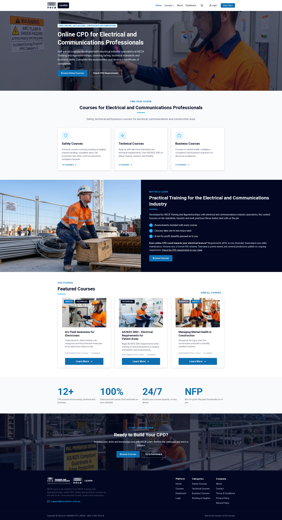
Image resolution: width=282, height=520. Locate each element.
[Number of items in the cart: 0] (202, 5)
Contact (220, 488)
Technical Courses (201, 488)
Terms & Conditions (225, 493)
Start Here (228, 5)
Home (159, 5)
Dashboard (181, 493)
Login (178, 498)
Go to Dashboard (153, 454)
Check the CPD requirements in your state (182, 250)
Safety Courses (199, 484)
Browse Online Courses (72, 73)
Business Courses (200, 493)
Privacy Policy (222, 498)
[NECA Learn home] (70, 481)
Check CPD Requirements (105, 73)
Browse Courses (161, 258)
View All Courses (211, 293)
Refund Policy (222, 503)
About (219, 484)
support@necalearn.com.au (65, 501)
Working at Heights (201, 498)
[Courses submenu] (173, 5)
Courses (180, 488)
